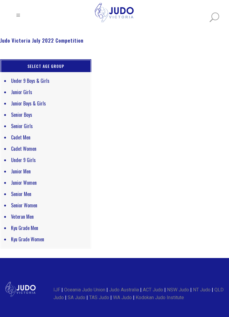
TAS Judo (99, 297)
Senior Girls (22, 126)
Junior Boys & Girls (28, 103)
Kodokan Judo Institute (160, 297)
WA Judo (122, 297)
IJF (56, 290)
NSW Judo (178, 290)
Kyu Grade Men (24, 227)
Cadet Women (23, 148)
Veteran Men (22, 216)
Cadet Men (20, 137)
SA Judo (76, 297)
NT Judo (202, 290)
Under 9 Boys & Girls (30, 80)
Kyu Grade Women (27, 239)
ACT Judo (153, 290)
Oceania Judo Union (84, 290)
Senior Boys (21, 114)
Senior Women (24, 205)
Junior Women (24, 182)
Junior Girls (21, 92)
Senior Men (21, 194)
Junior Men (21, 171)
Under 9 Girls (23, 160)
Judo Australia (124, 290)
